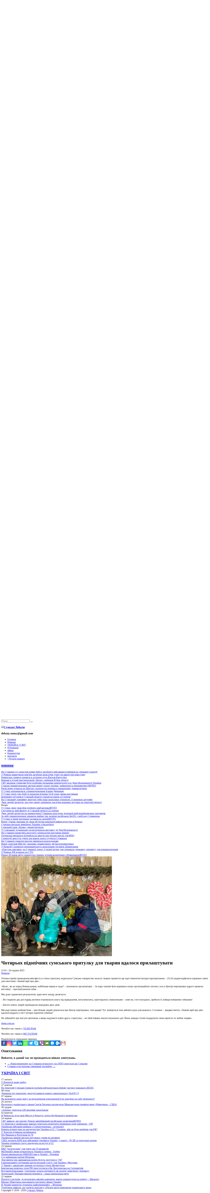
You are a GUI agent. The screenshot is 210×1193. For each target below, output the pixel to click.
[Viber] (41, 1043)
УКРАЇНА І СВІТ (16, 745)
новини (7, 765)
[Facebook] (4, 1043)
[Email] (47, 1043)
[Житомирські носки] (105, 71)
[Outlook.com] (57, 1043)
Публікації (12, 747)
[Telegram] (31, 1043)
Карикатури (13, 753)
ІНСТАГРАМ (30, 1033)
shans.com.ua (7, 1023)
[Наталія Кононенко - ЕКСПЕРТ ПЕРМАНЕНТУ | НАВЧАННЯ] (105, 94)
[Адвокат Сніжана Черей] (105, 47)
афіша (10, 750)
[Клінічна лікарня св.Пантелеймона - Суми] (105, 23)
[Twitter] (14, 1043)
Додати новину (16, 758)
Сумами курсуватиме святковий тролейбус (31, 1066)
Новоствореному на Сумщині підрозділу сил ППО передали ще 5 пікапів (47, 1063)
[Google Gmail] (63, 1043)
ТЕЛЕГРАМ (29, 1028)
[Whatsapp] (25, 1043)
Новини (11, 742)
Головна (11, 739)
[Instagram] (9, 1043)
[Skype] (36, 1043)
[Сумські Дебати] (13, 727)
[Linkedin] (20, 1043)
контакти (12, 756)
